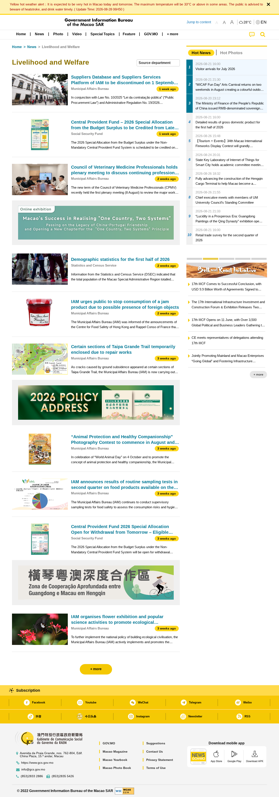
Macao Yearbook (115, 760)
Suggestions (155, 743)
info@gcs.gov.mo (33, 769)
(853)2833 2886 (32, 776)
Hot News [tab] (201, 52)
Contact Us (154, 751)
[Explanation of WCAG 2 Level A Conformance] (124, 790)
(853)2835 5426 (63, 776)
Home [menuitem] (21, 34)
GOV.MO (109, 743)
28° (247, 22)
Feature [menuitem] (129, 34)
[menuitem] (39, 34)
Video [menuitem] (77, 34)
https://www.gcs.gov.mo (37, 762)
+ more (258, 374)
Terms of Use (156, 768)
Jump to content (199, 22)
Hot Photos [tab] (231, 52)
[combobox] (158, 63)
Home (17, 47)
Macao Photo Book (117, 768)
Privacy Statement (159, 760)
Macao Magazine (115, 751)
